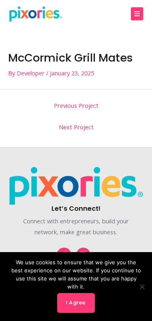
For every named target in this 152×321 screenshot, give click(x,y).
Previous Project (76, 105)
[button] (137, 13)
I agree (76, 302)
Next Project (76, 127)
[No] (142, 286)
